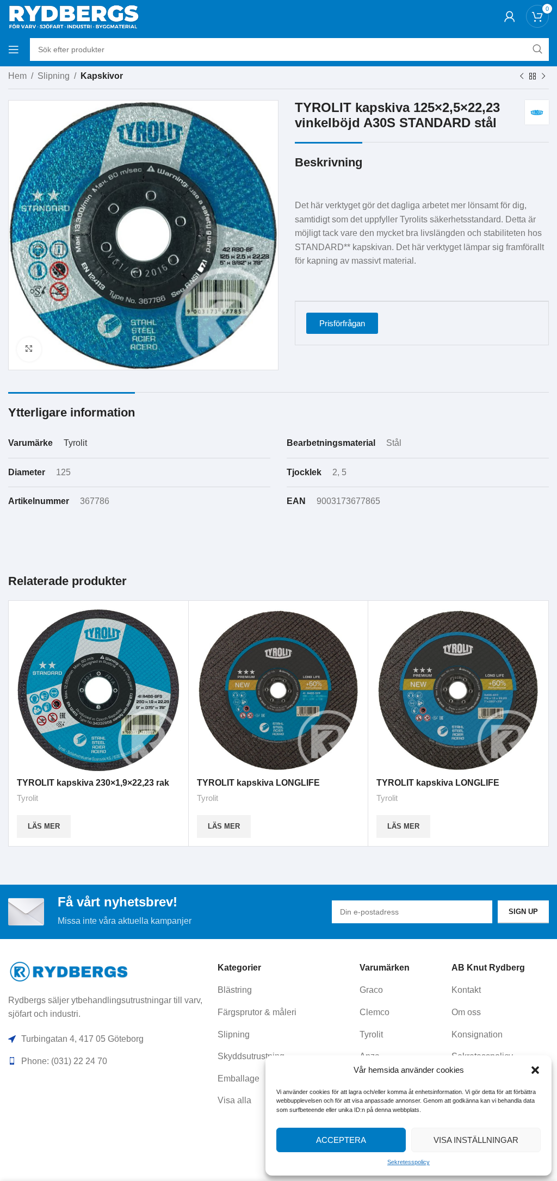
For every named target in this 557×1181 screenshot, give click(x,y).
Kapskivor (102, 75)
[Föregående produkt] (521, 76)
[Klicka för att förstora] (29, 349)
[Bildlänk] (69, 970)
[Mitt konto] (510, 16)
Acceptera (341, 1140)
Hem (17, 75)
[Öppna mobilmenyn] (13, 49)
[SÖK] (537, 49)
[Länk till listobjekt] (285, 990)
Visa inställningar (476, 1140)
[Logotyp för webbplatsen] (73, 15)
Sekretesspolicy (408, 1162)
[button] (535, 1070)
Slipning (54, 75)
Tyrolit (75, 442)
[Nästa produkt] (543, 76)
